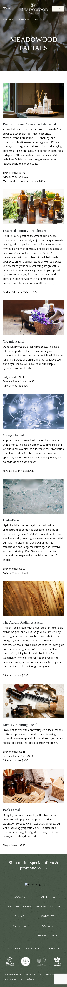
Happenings (48, 897)
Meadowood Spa (19, 907)
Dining (19, 916)
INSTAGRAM (12, 949)
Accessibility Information (19, 979)
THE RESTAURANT (47, 936)
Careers (47, 926)
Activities (19, 926)
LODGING (19, 897)
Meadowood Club (47, 907)
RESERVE (58, 9)
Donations (54, 949)
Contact (47, 916)
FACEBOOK (33, 949)
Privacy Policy (54, 975)
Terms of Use (33, 975)
